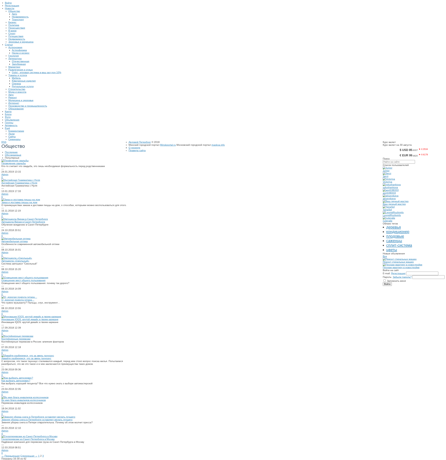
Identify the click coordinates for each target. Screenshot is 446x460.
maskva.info (218, 144)
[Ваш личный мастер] (396, 201)
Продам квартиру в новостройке (401, 267)
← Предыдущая (10, 455)
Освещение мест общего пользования (23, 280)
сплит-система (399, 245)
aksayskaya (389, 198)
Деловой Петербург (140, 142)
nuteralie (387, 220)
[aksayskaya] (390, 195)
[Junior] (387, 167)
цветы (391, 250)
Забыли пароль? (402, 277)
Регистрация (398, 273)
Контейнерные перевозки (15, 338)
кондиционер (397, 231)
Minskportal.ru (168, 144)
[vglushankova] (392, 184)
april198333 (389, 193)
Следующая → (28, 455)
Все (385, 256)
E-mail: (386, 273)
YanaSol (387, 209)
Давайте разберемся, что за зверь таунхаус (26, 358)
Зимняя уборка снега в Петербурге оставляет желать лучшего (36, 419)
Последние (11, 152)
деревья (393, 227)
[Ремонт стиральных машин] (400, 259)
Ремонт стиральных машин (398, 261)
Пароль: (387, 277)
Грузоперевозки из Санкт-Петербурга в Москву (28, 439)
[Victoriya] (389, 179)
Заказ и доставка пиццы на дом (19, 202)
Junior (386, 170)
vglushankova (390, 187)
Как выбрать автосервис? (15, 380)
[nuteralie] (389, 218)
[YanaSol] (389, 206)
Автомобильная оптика (14, 241)
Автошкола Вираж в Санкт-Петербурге (23, 221)
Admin (4, 174)
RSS (3, 142)
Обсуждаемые (13, 155)
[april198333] (391, 190)
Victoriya (387, 181)
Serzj (385, 176)
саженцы (394, 241)
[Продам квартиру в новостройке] (402, 264)
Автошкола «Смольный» (15, 260)
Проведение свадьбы (13, 163)
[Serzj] (387, 173)
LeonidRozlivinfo (392, 215)
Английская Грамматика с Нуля (19, 182)
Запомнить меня (396, 280)
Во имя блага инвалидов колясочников (23, 400)
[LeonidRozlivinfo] (393, 212)
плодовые (395, 236)
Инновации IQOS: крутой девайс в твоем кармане (29, 319)
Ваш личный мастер (394, 204)
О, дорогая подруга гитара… (17, 299)
